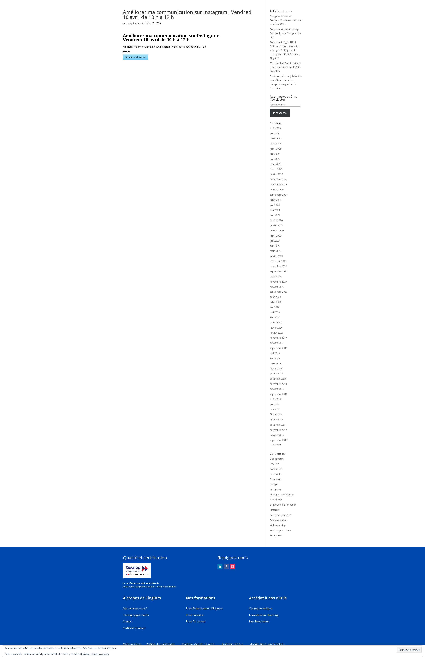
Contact (127, 621)
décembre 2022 (278, 261)
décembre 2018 (278, 378)
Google (274, 484)
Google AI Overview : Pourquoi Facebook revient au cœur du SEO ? (286, 20)
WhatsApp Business (280, 530)
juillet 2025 (275, 148)
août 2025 (275, 143)
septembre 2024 (278, 194)
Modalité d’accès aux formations (267, 644)
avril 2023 (275, 245)
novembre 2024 (278, 184)
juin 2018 (275, 404)
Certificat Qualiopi (134, 628)
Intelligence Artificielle (281, 494)
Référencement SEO (281, 515)
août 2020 (275, 296)
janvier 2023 (276, 256)
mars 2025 (275, 163)
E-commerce (277, 458)
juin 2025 (275, 153)
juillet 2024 (275, 199)
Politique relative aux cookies (95, 654)
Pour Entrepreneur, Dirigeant (204, 608)
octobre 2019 (277, 342)
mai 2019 (275, 353)
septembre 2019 (278, 348)
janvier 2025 (276, 174)
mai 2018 (275, 409)
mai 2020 (275, 312)
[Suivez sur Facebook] (226, 566)
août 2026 (275, 128)
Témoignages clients (136, 615)
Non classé (276, 499)
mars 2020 (275, 322)
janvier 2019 (276, 373)
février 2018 (276, 414)
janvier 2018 (276, 419)
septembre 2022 (278, 271)
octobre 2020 (277, 286)
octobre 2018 (277, 388)
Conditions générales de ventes (201, 644)
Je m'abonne (280, 112)
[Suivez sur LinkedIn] (219, 566)
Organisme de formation (283, 504)
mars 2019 (275, 363)
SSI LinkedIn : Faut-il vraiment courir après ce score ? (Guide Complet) (285, 67)
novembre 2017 (278, 429)
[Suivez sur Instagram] (232, 566)
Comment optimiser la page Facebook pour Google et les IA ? (285, 33)
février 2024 (276, 220)
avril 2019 (275, 358)
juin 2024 (275, 204)
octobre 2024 (277, 189)
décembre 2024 (278, 179)
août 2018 (275, 399)
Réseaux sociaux (279, 520)
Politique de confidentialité (161, 644)
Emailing (274, 463)
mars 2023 (275, 250)
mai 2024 (275, 210)
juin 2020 (275, 307)
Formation (275, 479)
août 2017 (275, 445)
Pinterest (274, 509)
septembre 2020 (278, 291)
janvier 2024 (276, 225)
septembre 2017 (278, 440)
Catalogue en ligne (260, 608)
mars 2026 (275, 138)
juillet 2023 (275, 235)
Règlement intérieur (236, 644)
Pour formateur (196, 621)
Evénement (276, 469)
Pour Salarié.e (194, 615)
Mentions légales (132, 644)
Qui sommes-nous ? (135, 608)
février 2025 (276, 169)
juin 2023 (275, 240)
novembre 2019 (278, 337)
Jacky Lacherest (135, 23)
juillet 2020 (275, 302)
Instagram (275, 489)
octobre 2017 (277, 435)
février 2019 (276, 368)
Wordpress (275, 535)
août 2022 (275, 276)
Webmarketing (277, 525)
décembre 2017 (278, 424)
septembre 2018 (278, 394)
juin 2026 (275, 133)
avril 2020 (275, 317)
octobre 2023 (277, 230)
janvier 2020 (276, 332)
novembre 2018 (278, 383)
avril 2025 (275, 159)
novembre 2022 (278, 266)
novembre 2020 (278, 281)
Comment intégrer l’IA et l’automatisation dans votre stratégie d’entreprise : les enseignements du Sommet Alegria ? (284, 50)
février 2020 (276, 327)
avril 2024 (275, 215)
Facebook (275, 474)
